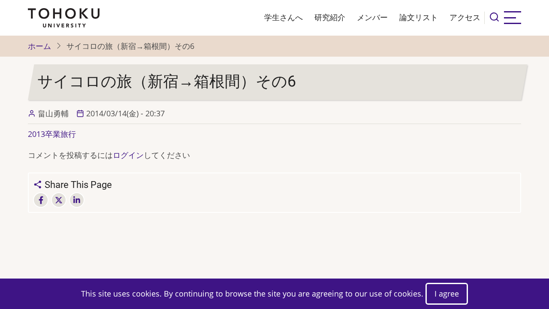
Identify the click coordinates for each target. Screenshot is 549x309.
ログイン (128, 155)
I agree (446, 293)
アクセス (464, 17)
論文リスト (418, 17)
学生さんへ (283, 17)
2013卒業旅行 (52, 134)
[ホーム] (64, 17)
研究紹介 (329, 17)
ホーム (39, 46)
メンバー (372, 17)
